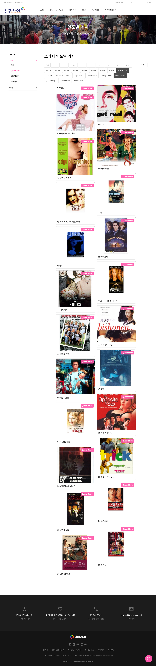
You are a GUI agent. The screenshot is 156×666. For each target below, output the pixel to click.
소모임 (23, 87)
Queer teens (92, 75)
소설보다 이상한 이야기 (107, 300)
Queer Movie (120, 75)
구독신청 (14, 81)
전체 (47, 65)
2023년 (82, 65)
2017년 (48, 70)
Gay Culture (78, 75)
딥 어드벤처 (103, 256)
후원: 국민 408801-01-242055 (13, 2)
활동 (52, 9)
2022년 (91, 65)
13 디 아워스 (62, 309)
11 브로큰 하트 (63, 353)
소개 (42, 9)
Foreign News (106, 75)
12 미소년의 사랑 (105, 344)
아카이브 (95, 9)
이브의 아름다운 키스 (66, 133)
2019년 (118, 65)
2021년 (100, 65)
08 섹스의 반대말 (105, 432)
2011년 (102, 70)
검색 (149, 2)
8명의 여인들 (103, 168)
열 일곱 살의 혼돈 (64, 177)
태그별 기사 (15, 76)
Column (49, 75)
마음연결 (12, 54)
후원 (84, 9)
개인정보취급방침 (58, 650)
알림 (61, 9)
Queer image (51, 80)
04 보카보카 (103, 520)
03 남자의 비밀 (63, 529)
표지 (12, 65)
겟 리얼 (101, 124)
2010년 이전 (122, 70)
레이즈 (60, 265)
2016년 (57, 70)
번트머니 (61, 88)
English (120, 2)
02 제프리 (102, 565)
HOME (65, 34)
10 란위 (101, 388)
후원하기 (101, 650)
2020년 (109, 65)
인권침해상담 (110, 9)
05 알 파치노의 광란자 (66, 485)
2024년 (73, 65)
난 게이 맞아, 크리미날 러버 (68, 221)
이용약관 (45, 650)
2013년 (84, 70)
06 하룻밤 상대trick (106, 476)
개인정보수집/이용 (74, 650)
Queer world (78, 80)
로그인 (134, 2)
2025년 (64, 65)
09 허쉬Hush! (63, 397)
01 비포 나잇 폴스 (64, 574)
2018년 (127, 65)
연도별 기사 (88, 34)
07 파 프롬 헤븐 (63, 441)
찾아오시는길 (89, 650)
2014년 (75, 70)
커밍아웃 (72, 9)
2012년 (93, 70)
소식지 (79, 34)
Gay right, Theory (63, 75)
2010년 (111, 70)
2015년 (66, 70)
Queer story (65, 80)
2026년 (55, 65)
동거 (100, 212)
